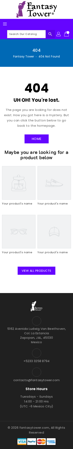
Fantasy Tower (23, 56)
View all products (36, 271)
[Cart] (67, 34)
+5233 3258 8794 (37, 361)
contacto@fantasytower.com (36, 380)
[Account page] (59, 34)
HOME (37, 138)
